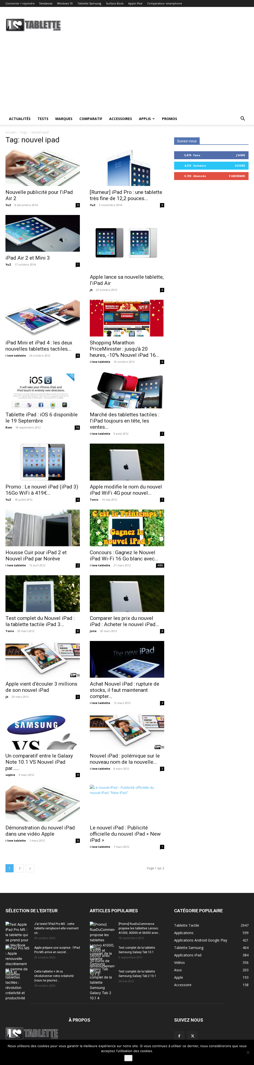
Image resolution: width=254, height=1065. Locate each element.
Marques (63, 118)
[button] (243, 119)
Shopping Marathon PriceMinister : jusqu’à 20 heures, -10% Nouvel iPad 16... (124, 349)
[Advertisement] (127, 75)
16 (77, 427)
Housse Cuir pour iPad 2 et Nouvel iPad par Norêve (36, 555)
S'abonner (237, 176)
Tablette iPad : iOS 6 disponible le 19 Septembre (41, 418)
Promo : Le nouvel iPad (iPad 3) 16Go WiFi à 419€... (41, 490)
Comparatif (90, 118)
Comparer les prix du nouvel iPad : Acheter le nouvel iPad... (124, 621)
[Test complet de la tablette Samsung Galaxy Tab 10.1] (102, 961)
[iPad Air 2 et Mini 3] (42, 233)
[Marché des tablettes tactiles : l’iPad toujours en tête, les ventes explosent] (127, 390)
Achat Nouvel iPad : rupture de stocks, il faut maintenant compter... (124, 690)
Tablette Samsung (89, 3)
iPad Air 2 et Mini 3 (27, 258)
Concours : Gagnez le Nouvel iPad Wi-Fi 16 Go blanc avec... (124, 555)
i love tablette (15, 355)
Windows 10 (65, 3)
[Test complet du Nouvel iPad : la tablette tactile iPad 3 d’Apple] (42, 593)
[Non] (247, 1052)
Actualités (20, 118)
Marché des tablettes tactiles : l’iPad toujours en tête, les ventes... (124, 421)
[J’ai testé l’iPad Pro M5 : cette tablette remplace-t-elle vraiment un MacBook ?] (17, 935)
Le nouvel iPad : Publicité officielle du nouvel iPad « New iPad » (125, 834)
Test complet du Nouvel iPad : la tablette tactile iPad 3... (40, 621)
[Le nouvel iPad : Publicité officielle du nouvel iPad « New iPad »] (127, 803)
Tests (42, 118)
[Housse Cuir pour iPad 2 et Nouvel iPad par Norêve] (42, 528)
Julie (93, 631)
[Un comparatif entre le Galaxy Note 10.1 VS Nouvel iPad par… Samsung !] (42, 731)
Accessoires (120, 118)
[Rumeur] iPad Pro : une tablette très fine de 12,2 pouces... (126, 195)
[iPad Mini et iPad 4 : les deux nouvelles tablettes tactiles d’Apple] (42, 318)
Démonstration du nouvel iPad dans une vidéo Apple (40, 831)
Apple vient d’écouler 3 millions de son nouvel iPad (41, 687)
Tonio (94, 499)
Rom (8, 427)
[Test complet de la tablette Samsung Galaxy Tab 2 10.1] (102, 985)
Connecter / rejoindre (20, 3)
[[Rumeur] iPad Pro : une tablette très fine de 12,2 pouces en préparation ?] (127, 167)
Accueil (10, 132)
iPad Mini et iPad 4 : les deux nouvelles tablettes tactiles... (38, 346)
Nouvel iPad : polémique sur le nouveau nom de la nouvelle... (125, 759)
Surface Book (115, 3)
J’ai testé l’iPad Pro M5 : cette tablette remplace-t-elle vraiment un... (56, 928)
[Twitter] (192, 1036)
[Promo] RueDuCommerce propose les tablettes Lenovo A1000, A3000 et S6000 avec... (139, 928)
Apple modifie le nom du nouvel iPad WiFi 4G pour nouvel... (126, 490)
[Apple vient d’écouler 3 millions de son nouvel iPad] (42, 659)
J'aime (240, 155)
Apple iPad (135, 3)
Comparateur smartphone (164, 3)
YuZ (8, 205)
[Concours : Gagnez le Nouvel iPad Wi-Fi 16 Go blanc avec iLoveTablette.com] (127, 528)
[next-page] (30, 868)
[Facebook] (179, 1036)
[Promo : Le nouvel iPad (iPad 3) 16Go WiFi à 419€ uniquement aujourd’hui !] (42, 462)
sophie (10, 775)
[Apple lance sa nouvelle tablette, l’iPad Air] (127, 243)
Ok (128, 1058)
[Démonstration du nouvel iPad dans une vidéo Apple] (42, 803)
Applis (145, 118)
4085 (160, 565)
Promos (169, 118)
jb (91, 290)
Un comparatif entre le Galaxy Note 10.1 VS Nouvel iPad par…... (39, 762)
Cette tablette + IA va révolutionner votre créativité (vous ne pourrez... (54, 976)
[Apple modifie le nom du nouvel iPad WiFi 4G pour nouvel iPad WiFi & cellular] (127, 462)
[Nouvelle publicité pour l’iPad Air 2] (42, 167)
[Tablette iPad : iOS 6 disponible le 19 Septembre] (42, 390)
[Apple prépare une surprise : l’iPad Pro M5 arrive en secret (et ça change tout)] (17, 961)
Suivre (240, 165)
